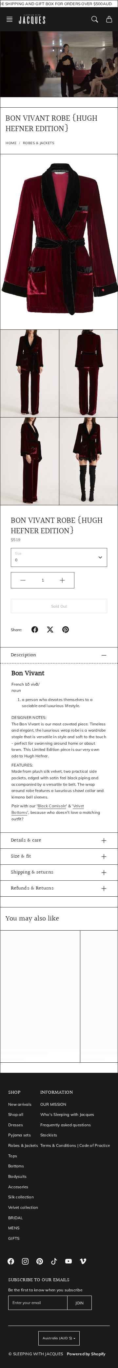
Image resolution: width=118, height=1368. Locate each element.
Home (11, 143)
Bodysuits (17, 1176)
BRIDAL (15, 1217)
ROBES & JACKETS (38, 143)
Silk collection (21, 1196)
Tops (12, 1155)
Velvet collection (23, 1207)
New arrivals (19, 1104)
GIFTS (13, 1238)
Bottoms (16, 1165)
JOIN (79, 1302)
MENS (13, 1227)
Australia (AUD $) (57, 1338)
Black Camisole (52, 805)
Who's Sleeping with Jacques (67, 1114)
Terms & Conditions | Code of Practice (75, 1145)
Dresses (15, 1124)
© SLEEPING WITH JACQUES (36, 1353)
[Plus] (62, 580)
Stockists (48, 1134)
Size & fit (21, 856)
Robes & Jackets (23, 1145)
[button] (11, 19)
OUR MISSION (53, 1104)
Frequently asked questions (65, 1124)
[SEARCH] (95, 19)
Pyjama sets (19, 1134)
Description (23, 655)
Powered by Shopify (86, 1353)
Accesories (18, 1186)
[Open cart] (109, 19)
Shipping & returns (32, 872)
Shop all (15, 1114)
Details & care (26, 840)
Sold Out (59, 606)
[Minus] (23, 580)
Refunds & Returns (32, 888)
